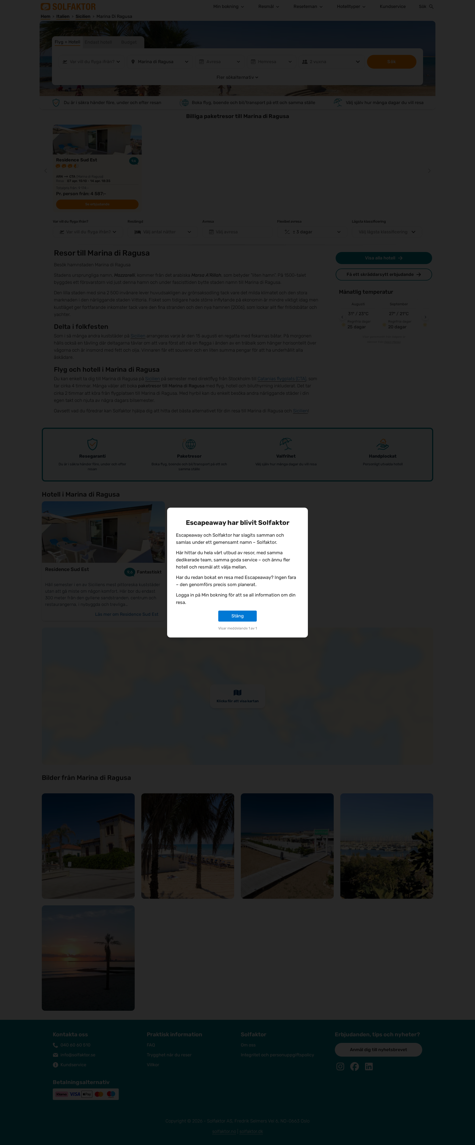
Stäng (237, 615)
